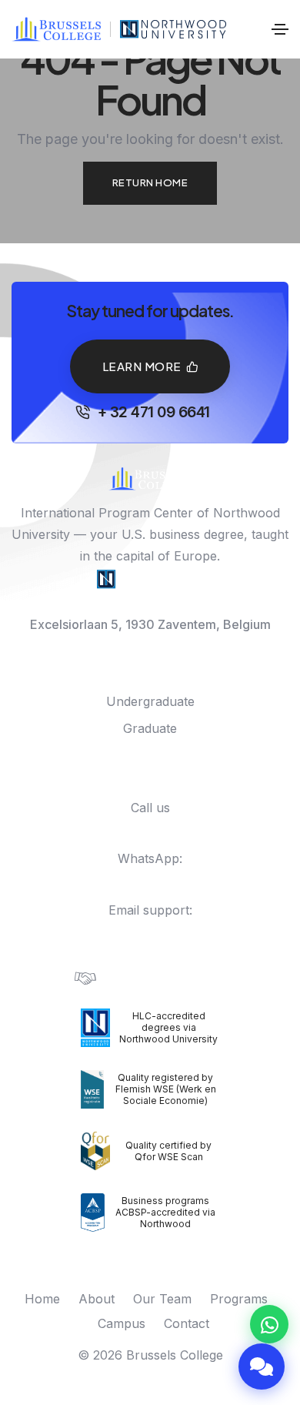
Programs (239, 1298)
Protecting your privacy (166, 977)
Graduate (150, 728)
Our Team (162, 1298)
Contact (186, 1323)
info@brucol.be (150, 931)
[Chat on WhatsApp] (269, 1324)
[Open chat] (261, 1366)
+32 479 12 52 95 (157, 880)
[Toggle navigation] (280, 29)
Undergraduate (150, 701)
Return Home (150, 182)
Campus (121, 1323)
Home (42, 1298)
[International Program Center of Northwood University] (173, 29)
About (96, 1298)
